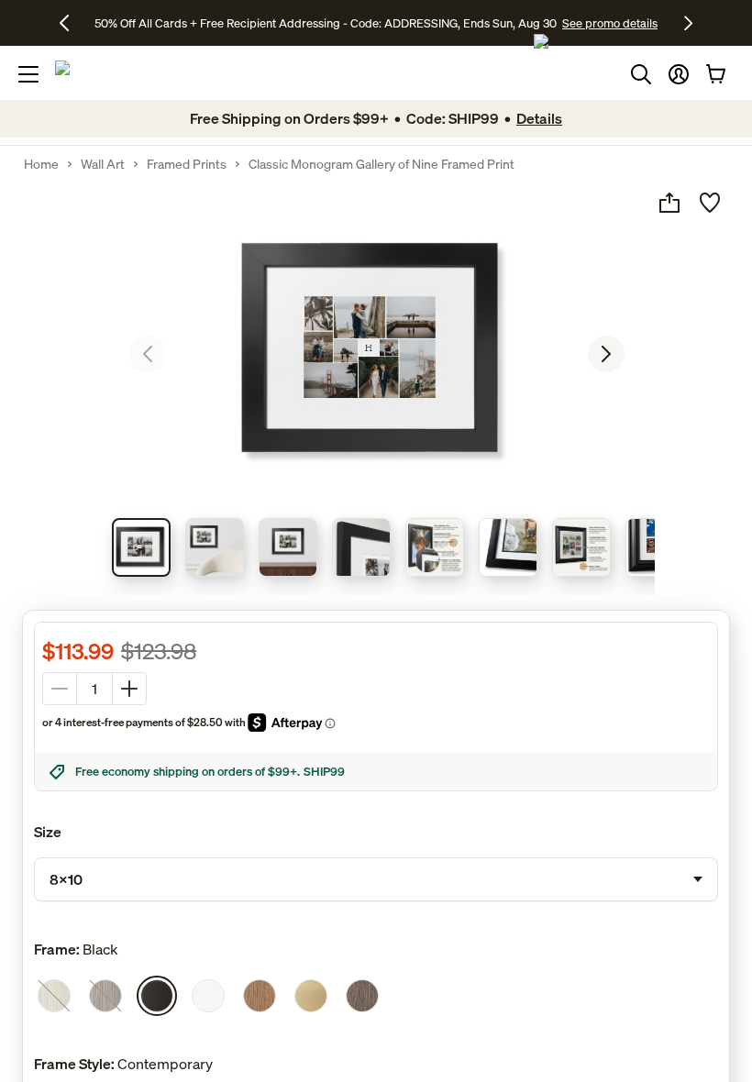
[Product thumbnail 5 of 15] (434, 547)
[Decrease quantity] (59, 688)
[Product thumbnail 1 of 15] (141, 547)
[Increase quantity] (129, 688)
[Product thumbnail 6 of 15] (508, 547)
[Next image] (606, 354)
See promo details (610, 23)
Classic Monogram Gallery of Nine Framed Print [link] (381, 164)
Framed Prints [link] (187, 164)
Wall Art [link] (103, 164)
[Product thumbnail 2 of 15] (214, 547)
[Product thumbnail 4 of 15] (361, 547)
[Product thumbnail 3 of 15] (288, 547)
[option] (54, 996)
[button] (679, 74)
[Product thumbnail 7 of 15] (581, 547)
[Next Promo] (688, 23)
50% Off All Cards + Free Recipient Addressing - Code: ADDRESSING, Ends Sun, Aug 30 (325, 23)
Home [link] (41, 164)
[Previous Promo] (71, 23)
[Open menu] (28, 74)
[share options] (669, 202)
